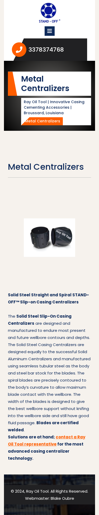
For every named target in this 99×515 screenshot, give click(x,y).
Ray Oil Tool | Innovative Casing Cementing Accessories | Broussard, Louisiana (54, 107)
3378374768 (56, 49)
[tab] (50, 31)
